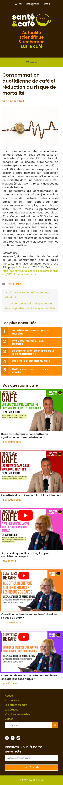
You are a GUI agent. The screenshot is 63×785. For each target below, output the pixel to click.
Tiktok (46, 4)
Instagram (32, 4)
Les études (14, 284)
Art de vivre (12, 700)
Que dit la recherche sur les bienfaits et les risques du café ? (29, 616)
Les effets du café (16, 705)
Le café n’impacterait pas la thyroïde (30, 332)
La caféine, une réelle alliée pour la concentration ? (33, 352)
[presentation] (31, 410)
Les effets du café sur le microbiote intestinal (31, 495)
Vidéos (9, 719)
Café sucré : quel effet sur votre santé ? (33, 370)
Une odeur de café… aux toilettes (28, 342)
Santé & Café (36, 780)
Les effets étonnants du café (31, 361)
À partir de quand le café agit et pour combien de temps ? (26, 554)
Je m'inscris (31, 767)
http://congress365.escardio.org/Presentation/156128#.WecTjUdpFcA (30, 272)
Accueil (9, 696)
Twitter (17, 4)
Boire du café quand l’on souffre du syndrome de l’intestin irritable (24, 435)
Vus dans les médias (17, 714)
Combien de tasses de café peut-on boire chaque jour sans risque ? (29, 677)
